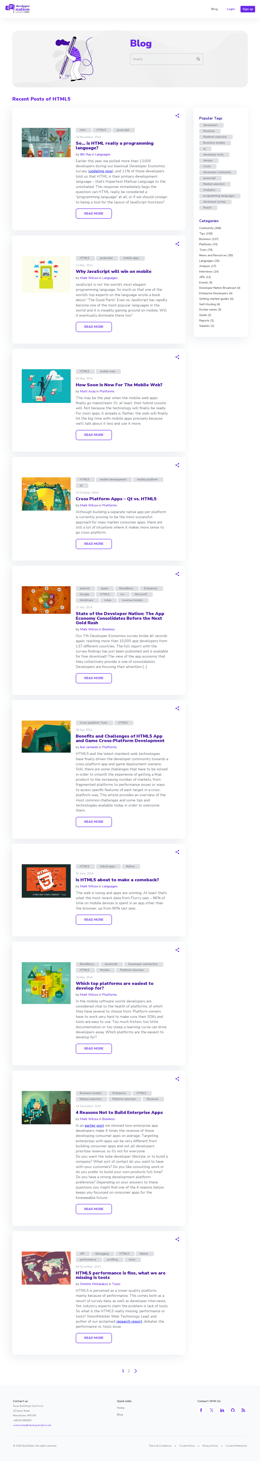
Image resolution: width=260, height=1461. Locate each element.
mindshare (86, 600)
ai (204, 149)
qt (81, 485)
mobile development (113, 479)
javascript (123, 130)
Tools (116, 1284)
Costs (207, 166)
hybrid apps (107, 866)
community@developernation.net (32, 1425)
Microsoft (141, 594)
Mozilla (104, 970)
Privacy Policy (210, 1445)
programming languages (219, 196)
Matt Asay (88, 391)
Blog (214, 9)
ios (122, 594)
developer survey (214, 202)
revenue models (132, 600)
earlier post (94, 1125)
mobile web (107, 371)
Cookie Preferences (236, 1445)
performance (88, 1259)
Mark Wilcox (89, 278)
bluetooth (111, 964)
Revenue (152, 1099)
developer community (217, 172)
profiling (112, 1259)
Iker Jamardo (89, 747)
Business (108, 629)
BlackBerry (126, 588)
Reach (207, 207)
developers (210, 125)
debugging (102, 1254)
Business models (91, 1093)
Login (231, 9)
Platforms (107, 391)
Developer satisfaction (143, 964)
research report (129, 1321)
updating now (100, 171)
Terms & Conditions (160, 1445)
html (83, 130)
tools (132, 1259)
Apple (104, 588)
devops (208, 160)
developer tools (213, 154)
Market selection (90, 1099)
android (85, 588)
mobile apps (131, 258)
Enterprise (150, 588)
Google (84, 594)
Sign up (248, 9)
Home (121, 1408)
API (82, 1254)
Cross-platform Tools (93, 723)
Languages (102, 154)
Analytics (209, 190)
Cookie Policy (187, 1445)
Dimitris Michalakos (94, 1284)
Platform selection (132, 970)
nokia (107, 600)
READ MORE (93, 213)
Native (130, 866)
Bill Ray (85, 154)
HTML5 (101, 130)
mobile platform (147, 479)
